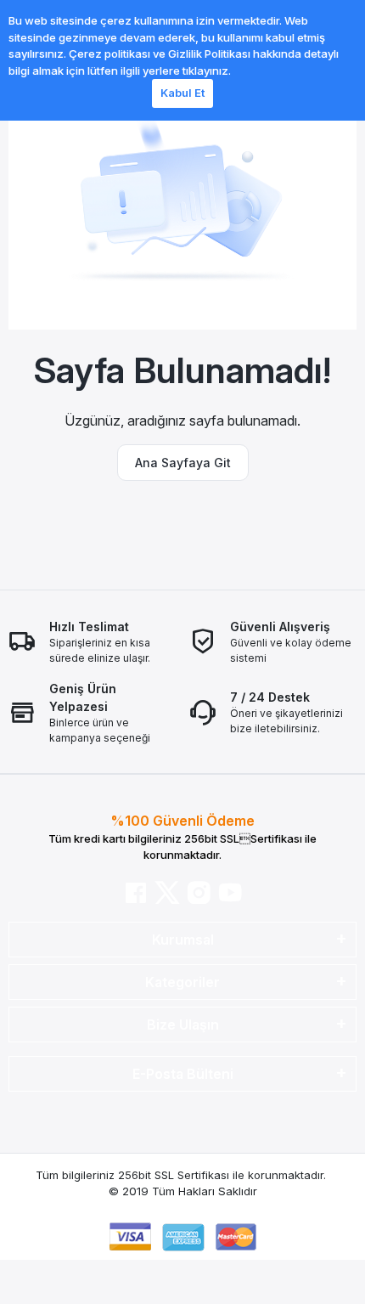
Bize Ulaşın (183, 1024)
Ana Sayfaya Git (183, 462)
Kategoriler (182, 982)
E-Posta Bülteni (182, 1073)
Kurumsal (183, 939)
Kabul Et (182, 92)
